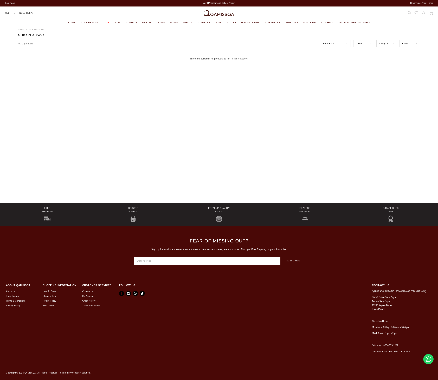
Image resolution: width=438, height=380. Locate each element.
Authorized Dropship (354, 22)
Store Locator (12, 296)
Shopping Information (59, 285)
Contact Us (87, 291)
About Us (10, 291)
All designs (89, 22)
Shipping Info (49, 296)
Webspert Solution (80, 373)
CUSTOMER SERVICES (96, 285)
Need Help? (26, 13)
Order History (88, 301)
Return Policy (49, 301)
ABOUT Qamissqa (18, 285)
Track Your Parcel (91, 305)
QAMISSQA (30, 373)
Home (72, 22)
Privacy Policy (13, 305)
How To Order (49, 291)
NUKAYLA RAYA (36, 30)
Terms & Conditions (15, 301)
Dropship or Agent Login (421, 3)
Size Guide (48, 305)
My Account (88, 296)
